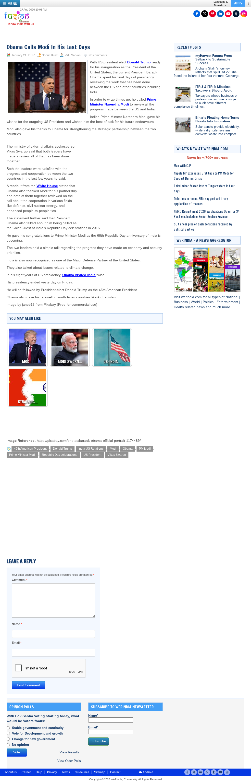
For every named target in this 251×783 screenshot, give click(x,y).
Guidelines (82, 772)
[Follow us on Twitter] (204, 14)
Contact (115, 772)
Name (17, 624)
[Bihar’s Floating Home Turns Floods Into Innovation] (183, 125)
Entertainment (227, 302)
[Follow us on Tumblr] (236, 14)
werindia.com (192, 297)
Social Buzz (50, 55)
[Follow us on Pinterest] (212, 14)
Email (17, 642)
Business (181, 302)
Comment (19, 580)
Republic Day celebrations (59, 454)
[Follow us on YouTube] (228, 14)
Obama (128, 448)
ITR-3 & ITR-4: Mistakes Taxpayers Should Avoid (213, 88)
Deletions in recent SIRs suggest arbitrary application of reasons (201, 201)
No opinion (20, 745)
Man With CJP (182, 165)
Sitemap (99, 772)
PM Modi (145, 448)
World (196, 302)
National (232, 297)
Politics (208, 302)
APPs (238, 3)
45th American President (30, 448)
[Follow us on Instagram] (243, 14)
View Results (69, 752)
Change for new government (33, 739)
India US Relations (90, 448)
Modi (113, 448)
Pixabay (50, 304)
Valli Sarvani (73, 55)
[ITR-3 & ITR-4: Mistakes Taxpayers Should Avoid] (183, 94)
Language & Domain (220, 3)
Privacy (52, 772)
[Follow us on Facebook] (196, 14)
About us (11, 772)
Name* (93, 715)
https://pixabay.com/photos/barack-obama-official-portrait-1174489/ (89, 441)
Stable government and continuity (37, 728)
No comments (97, 55)
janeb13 (28, 304)
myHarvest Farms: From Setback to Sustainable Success (213, 59)
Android (147, 772)
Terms (66, 772)
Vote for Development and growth (37, 733)
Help (39, 772)
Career (26, 772)
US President (92, 454)
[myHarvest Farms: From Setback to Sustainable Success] (183, 63)
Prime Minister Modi (22, 454)
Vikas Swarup (117, 454)
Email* (93, 727)
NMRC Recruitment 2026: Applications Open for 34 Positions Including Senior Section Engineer (206, 214)
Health (179, 307)
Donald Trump (62, 448)
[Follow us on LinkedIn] (220, 14)
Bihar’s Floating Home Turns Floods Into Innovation (217, 119)
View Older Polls (69, 761)
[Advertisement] (120, 176)
